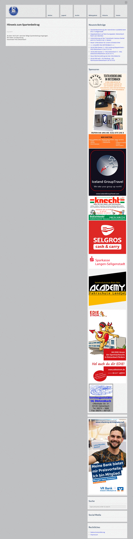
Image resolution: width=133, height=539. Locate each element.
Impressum (94, 535)
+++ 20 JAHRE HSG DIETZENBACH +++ (102, 45)
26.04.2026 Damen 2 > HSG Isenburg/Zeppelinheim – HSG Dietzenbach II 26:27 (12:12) (107, 48)
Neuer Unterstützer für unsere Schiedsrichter (105, 42)
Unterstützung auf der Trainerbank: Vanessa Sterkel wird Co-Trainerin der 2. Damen (107, 39)
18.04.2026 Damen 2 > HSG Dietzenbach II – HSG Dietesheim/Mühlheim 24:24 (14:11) (106, 53)
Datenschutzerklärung (97, 532)
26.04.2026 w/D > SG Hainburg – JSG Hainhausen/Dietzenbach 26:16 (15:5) (102, 59)
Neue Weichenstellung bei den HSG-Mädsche (105, 56)
